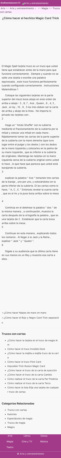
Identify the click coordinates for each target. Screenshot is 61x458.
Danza (44, 435)
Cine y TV (27, 441)
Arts (3, 8)
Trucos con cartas (17, 409)
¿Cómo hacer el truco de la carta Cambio (30, 374)
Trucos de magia (16, 422)
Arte (10, 435)
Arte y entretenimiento (36, 3)
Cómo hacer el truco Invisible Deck (26, 348)
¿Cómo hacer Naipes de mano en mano (25, 312)
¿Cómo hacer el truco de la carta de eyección (32, 370)
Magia (45, 8)
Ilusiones (12, 414)
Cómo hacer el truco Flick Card (24, 361)
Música (44, 441)
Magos (11, 427)
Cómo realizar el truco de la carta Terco (29, 383)
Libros (27, 435)
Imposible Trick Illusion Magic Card (26, 366)
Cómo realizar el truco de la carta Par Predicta (32, 378)
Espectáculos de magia (19, 418)
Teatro (10, 447)
